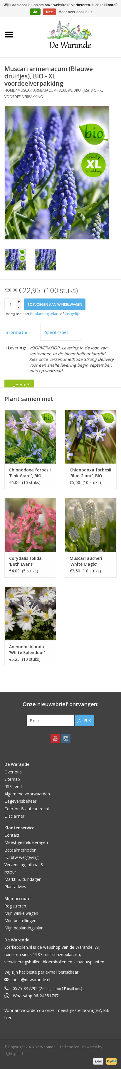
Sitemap (12, 779)
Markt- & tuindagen (22, 879)
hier (7, 1017)
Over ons (13, 772)
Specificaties (56, 332)
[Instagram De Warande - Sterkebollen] (65, 738)
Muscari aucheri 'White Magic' (86, 561)
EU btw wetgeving (21, 857)
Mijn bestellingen (20, 920)
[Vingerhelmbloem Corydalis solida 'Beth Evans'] (30, 525)
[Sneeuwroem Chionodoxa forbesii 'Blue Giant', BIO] (91, 437)
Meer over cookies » (75, 12)
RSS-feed (13, 786)
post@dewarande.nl (31, 979)
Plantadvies (15, 886)
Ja (35, 12)
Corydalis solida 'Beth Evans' (25, 561)
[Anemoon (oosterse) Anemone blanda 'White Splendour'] (30, 613)
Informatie (15, 332)
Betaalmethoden (20, 850)
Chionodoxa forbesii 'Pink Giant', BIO (30, 472)
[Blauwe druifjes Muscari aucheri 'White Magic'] (91, 525)
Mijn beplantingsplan (23, 928)
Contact (11, 835)
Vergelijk (72, 313)
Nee (49, 12)
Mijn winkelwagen (21, 913)
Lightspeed (13, 1053)
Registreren (15, 906)
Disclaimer (14, 816)
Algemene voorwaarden (27, 794)
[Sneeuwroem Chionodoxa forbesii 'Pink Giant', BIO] (30, 437)
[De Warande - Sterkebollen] (70, 34)
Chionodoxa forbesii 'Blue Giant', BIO (90, 472)
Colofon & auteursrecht (26, 808)
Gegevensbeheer (20, 801)
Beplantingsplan (44, 313)
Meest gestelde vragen (26, 842)
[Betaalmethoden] (97, 1060)
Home (9, 90)
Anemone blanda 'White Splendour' (27, 649)
